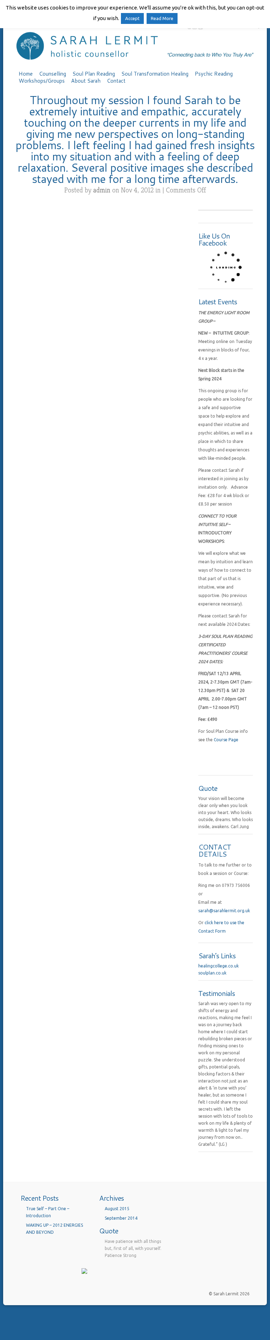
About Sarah (86, 80)
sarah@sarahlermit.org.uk (224, 910)
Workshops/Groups (42, 80)
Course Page (226, 739)
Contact (116, 80)
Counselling (52, 73)
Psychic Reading (214, 73)
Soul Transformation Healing (154, 73)
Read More (162, 18)
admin (101, 190)
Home (26, 73)
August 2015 (117, 1208)
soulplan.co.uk (212, 973)
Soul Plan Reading (93, 73)
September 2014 (121, 1218)
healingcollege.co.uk (218, 966)
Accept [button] (132, 18)
